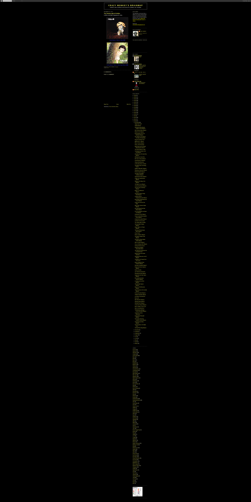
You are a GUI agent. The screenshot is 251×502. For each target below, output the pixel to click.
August (136, 334)
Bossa (134, 361)
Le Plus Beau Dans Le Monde (140, 163)
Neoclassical (135, 447)
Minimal (134, 441)
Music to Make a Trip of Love (140, 306)
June (136, 338)
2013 (135, 115)
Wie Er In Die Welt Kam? (139, 308)
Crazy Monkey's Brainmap (125, 5)
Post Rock (135, 456)
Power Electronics (136, 458)
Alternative (135, 352)
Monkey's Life (135, 444)
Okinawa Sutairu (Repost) (139, 301)
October (136, 331)
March (136, 343)
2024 (135, 98)
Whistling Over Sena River (140, 157)
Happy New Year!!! (138, 123)
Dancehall (135, 371)
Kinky (134, 432)
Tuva (134, 480)
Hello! (140, 56)
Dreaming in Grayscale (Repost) (141, 170)
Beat (134, 358)
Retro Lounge (135, 464)
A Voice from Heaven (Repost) (140, 304)
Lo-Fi (134, 435)
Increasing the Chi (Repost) (140, 160)
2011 (135, 119)
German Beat (135, 412)
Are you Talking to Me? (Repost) (141, 244)
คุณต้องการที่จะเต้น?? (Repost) (140, 168)
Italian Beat (135, 426)
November (137, 329)
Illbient (134, 422)
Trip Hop (134, 478)
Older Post (129, 104)
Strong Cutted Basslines (139, 162)
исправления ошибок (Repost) (140, 219)
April (136, 341)
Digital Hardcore (136, 377)
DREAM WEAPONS (138, 55)
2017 (135, 110)
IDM (134, 421)
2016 (135, 112)
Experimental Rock (136, 400)
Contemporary (135, 370)
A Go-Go (134, 349)
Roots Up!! (137, 298)
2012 (135, 117)
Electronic (135, 392)
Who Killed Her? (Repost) (139, 299)
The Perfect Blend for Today (140, 149)
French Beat (135, 403)
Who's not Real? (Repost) (139, 242)
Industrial (134, 423)
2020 (135, 105)
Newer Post (106, 104)
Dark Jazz (135, 374)
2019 (135, 107)
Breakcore (135, 364)
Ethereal (134, 395)
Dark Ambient (135, 373)
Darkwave (135, 376)
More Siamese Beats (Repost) (140, 130)
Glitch (134, 413)
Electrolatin (135, 391)
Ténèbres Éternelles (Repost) (140, 294)
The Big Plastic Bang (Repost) (140, 327)
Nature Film (136, 89)
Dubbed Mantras (138, 125)
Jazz (134, 428)
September (137, 333)
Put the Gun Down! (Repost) (140, 292)
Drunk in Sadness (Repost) (140, 234)
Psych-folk (135, 459)
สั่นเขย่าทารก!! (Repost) (139, 131)
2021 (135, 103)
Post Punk (135, 455)
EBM (134, 389)
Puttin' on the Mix (138, 270)
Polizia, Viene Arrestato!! (139, 144)
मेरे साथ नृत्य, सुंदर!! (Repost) (140, 171)
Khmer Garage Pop (136, 429)
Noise (134, 450)
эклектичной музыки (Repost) (140, 185)
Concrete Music (136, 368)
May (136, 340)
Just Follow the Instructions (140, 271)
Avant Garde (135, 355)
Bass (134, 357)
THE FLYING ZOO (137, 81)
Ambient (134, 354)
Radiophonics (135, 462)
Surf (134, 471)
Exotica (134, 397)
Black (134, 360)
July (136, 336)
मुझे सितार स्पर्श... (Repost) (139, 141)
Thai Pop (134, 473)
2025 (135, 97)
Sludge (134, 468)
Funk (134, 404)
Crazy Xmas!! (137, 233)
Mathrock (134, 440)
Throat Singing (135, 475)
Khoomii (134, 431)
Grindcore (135, 416)
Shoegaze (135, 467)
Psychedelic (135, 461)
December (137, 122)
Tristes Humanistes (138, 64)
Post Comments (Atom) (113, 106)
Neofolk (134, 449)
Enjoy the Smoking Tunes (140, 139)
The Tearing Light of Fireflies (112, 13)
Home (117, 104)
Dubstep (134, 386)
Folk (134, 401)
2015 (135, 114)
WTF (134, 483)
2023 (135, 100)
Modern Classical (136, 443)
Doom (134, 379)
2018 (135, 109)
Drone (134, 382)
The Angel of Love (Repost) (140, 184)
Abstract (134, 351)
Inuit (134, 425)
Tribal (134, 477)
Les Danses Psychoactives (140, 296)
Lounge (134, 437)
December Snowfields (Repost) (140, 265)
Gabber (134, 407)
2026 (135, 95)
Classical (134, 367)
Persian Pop (135, 453)
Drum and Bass (136, 383)
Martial (134, 438)
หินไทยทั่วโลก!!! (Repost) (139, 303)
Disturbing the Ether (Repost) (140, 273)
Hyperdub (135, 419)
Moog (134, 446)
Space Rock (135, 470)
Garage (134, 409)
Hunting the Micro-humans (140, 245)
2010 (135, 120)
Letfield (134, 434)
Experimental (135, 398)
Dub (133, 385)
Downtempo (135, 380)
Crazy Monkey (143, 31)
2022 (135, 102)
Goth (134, 415)
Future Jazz (135, 406)
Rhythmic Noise (136, 465)
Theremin (134, 474)
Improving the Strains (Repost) (140, 176)
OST (108, 67)
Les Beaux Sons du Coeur (140, 220)
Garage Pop (135, 410)
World (134, 481)
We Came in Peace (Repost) (140, 158)
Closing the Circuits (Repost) (140, 214)
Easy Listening (136, 388)
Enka (134, 394)
